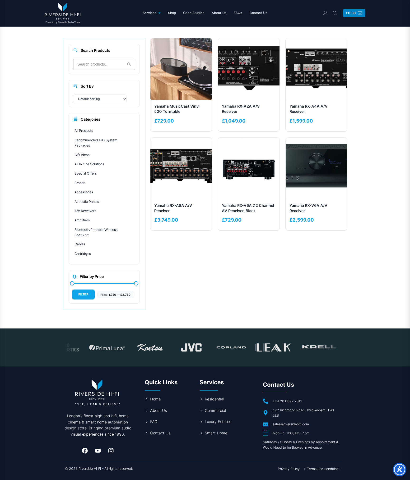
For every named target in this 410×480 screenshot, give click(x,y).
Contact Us (258, 13)
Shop (172, 13)
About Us (219, 13)
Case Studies (194, 13)
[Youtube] (98, 450)
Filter (83, 294)
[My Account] (325, 13)
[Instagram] (111, 450)
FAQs (238, 13)
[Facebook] (85, 450)
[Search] (335, 13)
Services (152, 13)
